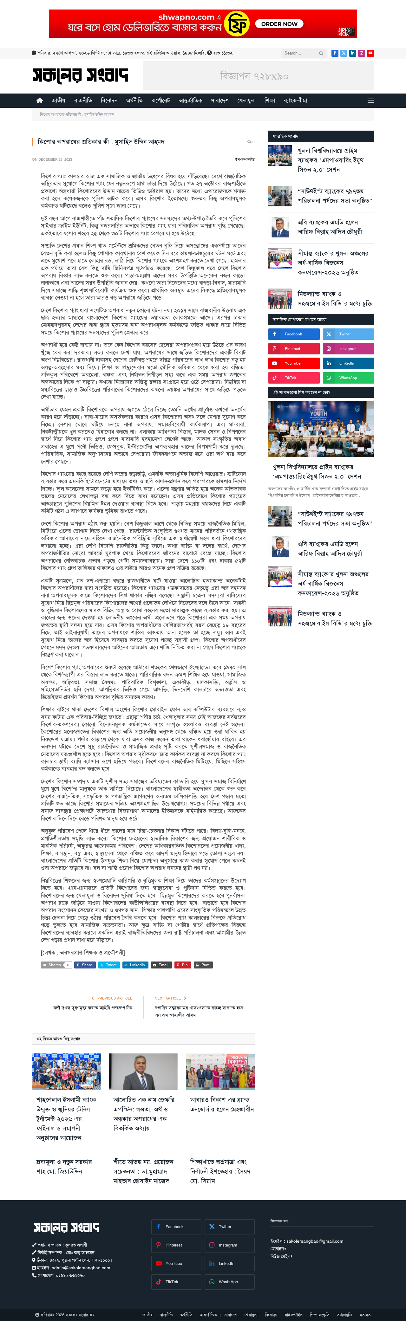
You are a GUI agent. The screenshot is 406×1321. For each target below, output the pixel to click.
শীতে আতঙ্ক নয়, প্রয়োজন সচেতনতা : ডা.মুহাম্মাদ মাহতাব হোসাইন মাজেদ (143, 1171)
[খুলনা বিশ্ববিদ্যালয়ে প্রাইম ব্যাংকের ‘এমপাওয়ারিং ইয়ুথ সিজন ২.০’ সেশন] (280, 155)
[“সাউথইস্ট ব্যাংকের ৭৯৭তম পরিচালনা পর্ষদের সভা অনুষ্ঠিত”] (280, 196)
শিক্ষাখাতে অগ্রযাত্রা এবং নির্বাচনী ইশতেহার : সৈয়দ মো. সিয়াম (220, 1171)
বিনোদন (109, 100)
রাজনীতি (83, 100)
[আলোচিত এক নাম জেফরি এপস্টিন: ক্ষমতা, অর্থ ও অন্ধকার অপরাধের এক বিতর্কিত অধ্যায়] (143, 1071)
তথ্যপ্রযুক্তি (344, 1315)
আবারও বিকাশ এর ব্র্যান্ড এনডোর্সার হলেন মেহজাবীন (222, 1104)
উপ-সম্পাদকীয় (245, 159)
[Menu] (371, 101)
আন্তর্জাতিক (190, 100)
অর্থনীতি (134, 100)
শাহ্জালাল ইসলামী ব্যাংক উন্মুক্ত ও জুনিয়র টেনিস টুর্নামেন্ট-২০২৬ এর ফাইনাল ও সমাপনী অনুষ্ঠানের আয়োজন (66, 1119)
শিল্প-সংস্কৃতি (320, 1315)
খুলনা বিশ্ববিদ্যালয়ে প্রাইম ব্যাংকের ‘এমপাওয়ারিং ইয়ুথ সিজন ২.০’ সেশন (330, 160)
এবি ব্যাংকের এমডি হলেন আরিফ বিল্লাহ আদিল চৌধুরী (330, 227)
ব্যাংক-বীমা (295, 100)
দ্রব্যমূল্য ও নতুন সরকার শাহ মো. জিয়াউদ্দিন (64, 1166)
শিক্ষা (270, 100)
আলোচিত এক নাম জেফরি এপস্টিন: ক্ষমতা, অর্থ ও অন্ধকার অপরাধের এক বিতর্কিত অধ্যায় (144, 1114)
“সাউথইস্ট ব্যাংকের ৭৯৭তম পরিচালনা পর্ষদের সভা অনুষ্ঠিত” (335, 196)
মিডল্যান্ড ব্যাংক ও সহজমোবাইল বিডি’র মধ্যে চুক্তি (335, 299)
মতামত (365, 1315)
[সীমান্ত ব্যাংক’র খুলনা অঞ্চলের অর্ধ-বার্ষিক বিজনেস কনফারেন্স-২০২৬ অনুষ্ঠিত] (280, 258)
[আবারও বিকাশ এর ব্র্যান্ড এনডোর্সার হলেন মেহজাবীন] (220, 1071)
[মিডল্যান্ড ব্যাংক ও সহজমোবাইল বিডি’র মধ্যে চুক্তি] (280, 298)
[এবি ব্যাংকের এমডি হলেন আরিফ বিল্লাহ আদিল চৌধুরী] (280, 227)
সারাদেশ (220, 100)
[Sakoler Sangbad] (80, 76)
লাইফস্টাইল (294, 1315)
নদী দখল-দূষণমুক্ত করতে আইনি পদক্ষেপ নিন (93, 1008)
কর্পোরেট (161, 100)
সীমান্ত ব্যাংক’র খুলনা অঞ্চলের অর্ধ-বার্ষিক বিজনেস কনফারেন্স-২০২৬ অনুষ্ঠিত (333, 262)
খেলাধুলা (247, 100)
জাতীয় (58, 100)
